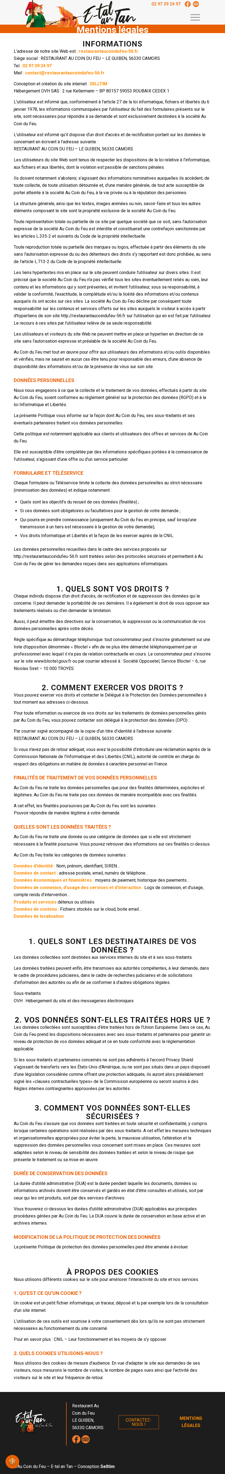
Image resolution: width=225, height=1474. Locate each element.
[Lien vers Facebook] (188, 4)
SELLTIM (98, 83)
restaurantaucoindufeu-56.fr (108, 51)
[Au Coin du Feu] (80, 13)
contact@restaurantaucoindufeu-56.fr (65, 72)
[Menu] (192, 16)
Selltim (107, 1466)
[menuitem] (192, 16)
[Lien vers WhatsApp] (196, 4)
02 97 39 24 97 (166, 4)
